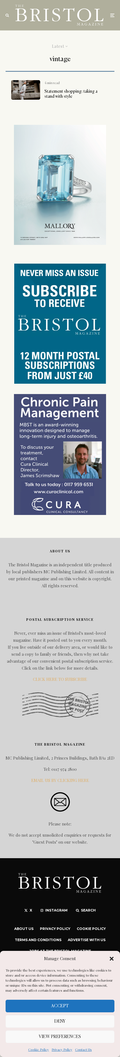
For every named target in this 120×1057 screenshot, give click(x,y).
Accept (60, 1006)
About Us (23, 929)
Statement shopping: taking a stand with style (70, 94)
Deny (60, 1021)
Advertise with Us (86, 940)
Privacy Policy (62, 1049)
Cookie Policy (38, 1049)
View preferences (60, 1037)
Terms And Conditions (38, 940)
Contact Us (83, 1049)
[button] (111, 958)
